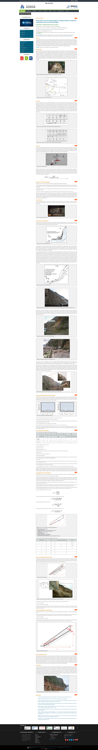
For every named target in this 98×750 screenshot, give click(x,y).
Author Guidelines (38, 736)
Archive (22, 36)
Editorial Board (23, 30)
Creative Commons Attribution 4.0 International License (52, 747)
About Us (36, 735)
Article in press (23, 32)
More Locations (37, 742)
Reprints (36, 741)
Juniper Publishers (38, 747)
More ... (26, 740)
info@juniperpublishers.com (70, 736)
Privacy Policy (55, 748)
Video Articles (37, 740)
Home (36, 734)
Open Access (37, 737)
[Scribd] (56, 727)
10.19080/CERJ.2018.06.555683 (67, 36)
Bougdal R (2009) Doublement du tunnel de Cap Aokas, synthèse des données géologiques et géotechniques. (52, 698)
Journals (36, 738)
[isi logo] (34, 727)
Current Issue (23, 34)
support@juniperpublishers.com (56, 739)
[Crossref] (64, 727)
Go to (76, 18)
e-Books (36, 739)
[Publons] (27, 727)
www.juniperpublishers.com (70, 737)
